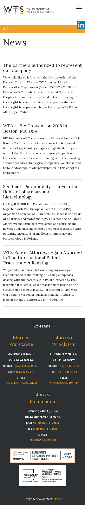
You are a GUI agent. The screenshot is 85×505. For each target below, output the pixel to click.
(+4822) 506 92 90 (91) (25, 366)
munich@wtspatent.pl (43, 440)
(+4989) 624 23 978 (47, 423)
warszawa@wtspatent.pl (21, 382)
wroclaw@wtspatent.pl (63, 382)
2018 (6, 29)
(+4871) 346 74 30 (68, 366)
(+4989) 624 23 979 (45, 429)
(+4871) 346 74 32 (66, 372)
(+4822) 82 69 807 (24, 372)
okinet (58, 499)
